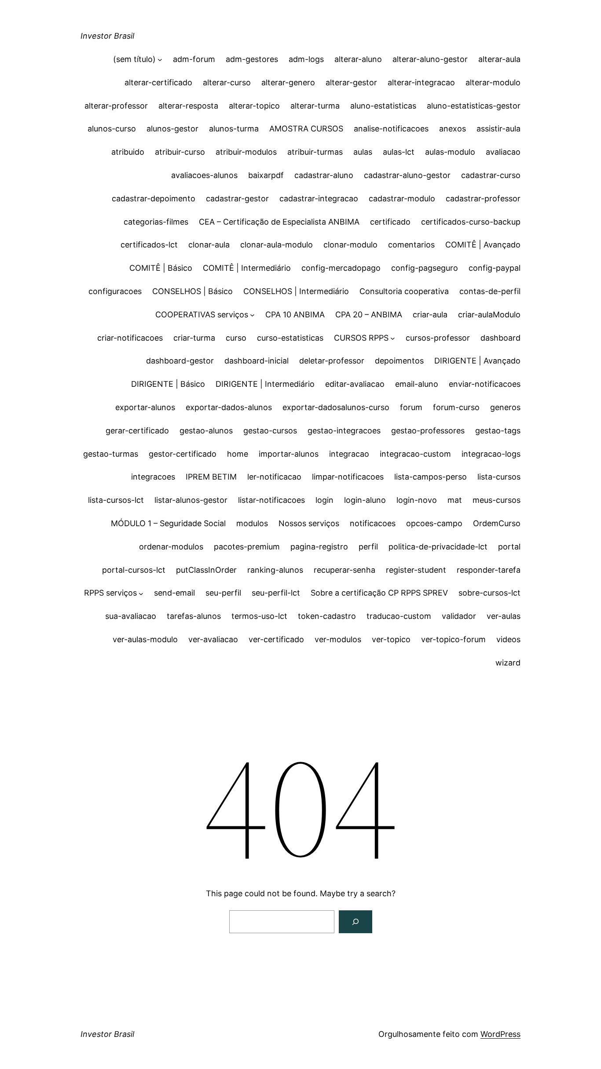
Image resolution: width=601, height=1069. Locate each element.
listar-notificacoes (271, 500)
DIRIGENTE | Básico (168, 384)
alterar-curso (227, 82)
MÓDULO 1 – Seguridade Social (168, 523)
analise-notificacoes (391, 128)
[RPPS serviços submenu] (141, 593)
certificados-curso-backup (470, 221)
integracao (349, 453)
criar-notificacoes (130, 337)
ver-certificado (276, 639)
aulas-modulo (450, 151)
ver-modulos (338, 639)
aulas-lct (398, 151)
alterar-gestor (351, 82)
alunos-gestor (172, 128)
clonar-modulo (350, 244)
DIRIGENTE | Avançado (477, 360)
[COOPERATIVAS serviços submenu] (252, 315)
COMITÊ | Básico (160, 268)
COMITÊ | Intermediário (247, 268)
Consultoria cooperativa (404, 291)
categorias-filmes (156, 221)
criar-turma (194, 337)
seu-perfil (223, 592)
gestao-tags (497, 430)
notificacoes (373, 523)
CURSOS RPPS (361, 337)
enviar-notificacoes (484, 384)
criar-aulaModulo (489, 314)
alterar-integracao (421, 82)
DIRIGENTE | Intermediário (265, 384)
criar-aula (430, 314)
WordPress (500, 1034)
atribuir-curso (180, 151)
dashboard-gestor (180, 360)
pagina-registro (319, 546)
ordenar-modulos (171, 546)
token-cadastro (327, 616)
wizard (507, 662)
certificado (390, 221)
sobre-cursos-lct (489, 592)
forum (411, 407)
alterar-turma (315, 105)
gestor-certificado (182, 453)
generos (505, 407)
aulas (362, 151)
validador (459, 616)
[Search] (355, 921)
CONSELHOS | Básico (192, 291)
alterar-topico (254, 105)
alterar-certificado (158, 82)
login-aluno (365, 500)
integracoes (153, 476)
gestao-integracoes (344, 430)
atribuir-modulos (246, 151)
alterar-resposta (188, 105)
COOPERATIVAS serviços (201, 314)
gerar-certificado (137, 430)
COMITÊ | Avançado (482, 244)
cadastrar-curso (490, 175)
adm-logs (306, 59)
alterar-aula (499, 59)
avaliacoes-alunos (204, 175)
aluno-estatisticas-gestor (473, 105)
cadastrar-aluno (323, 175)
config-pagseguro (424, 268)
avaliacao (503, 151)
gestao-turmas (110, 453)
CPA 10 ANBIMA (295, 314)
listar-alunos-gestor (190, 500)
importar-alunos (289, 453)
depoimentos (399, 360)
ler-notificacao (274, 476)
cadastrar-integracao (318, 198)
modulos (252, 523)
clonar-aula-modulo (276, 244)
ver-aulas (503, 616)
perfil (368, 546)
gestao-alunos (206, 430)
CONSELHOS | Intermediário (296, 291)
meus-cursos (496, 500)
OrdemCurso (496, 523)
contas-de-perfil (489, 291)
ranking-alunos (275, 569)
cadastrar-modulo (402, 198)
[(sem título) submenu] (160, 59)
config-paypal (494, 268)
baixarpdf (266, 175)
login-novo (416, 500)
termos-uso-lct (259, 616)
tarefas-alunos (194, 616)
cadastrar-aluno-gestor (407, 175)
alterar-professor (116, 105)
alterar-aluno (358, 59)
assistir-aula (498, 128)
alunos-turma (234, 128)
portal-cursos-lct (133, 569)
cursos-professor (438, 337)
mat (454, 500)
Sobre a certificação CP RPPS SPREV (379, 592)
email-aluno (416, 384)
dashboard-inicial (256, 360)
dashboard (500, 337)
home (237, 453)
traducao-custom (398, 616)
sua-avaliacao (130, 616)
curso (236, 337)
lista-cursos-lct (116, 500)
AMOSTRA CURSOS (306, 128)
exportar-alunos (145, 407)
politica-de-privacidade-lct (437, 546)
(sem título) (134, 59)
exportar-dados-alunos (229, 407)
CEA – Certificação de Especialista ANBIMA (279, 221)
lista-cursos (498, 476)
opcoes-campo (434, 523)
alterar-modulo (492, 82)
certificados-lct (149, 244)
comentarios (411, 244)
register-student (416, 569)
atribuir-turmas (315, 151)
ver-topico (391, 639)
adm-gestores (252, 59)
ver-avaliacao (213, 639)
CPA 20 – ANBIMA (368, 314)
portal (509, 546)
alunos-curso (112, 128)
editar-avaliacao (355, 384)
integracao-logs (491, 453)
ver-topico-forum (453, 639)
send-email (174, 592)
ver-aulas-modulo (145, 639)
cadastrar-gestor (237, 198)
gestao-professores (428, 430)
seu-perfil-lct (276, 592)
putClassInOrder (206, 569)
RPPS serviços (110, 592)
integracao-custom (415, 453)
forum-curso (456, 407)
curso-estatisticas (290, 337)
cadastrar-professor (483, 198)
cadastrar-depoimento (153, 198)
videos (508, 639)
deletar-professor (331, 360)
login (324, 500)
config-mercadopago (341, 268)
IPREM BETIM (211, 476)
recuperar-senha (344, 569)
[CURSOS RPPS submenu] (392, 338)
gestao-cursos (270, 430)
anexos (452, 128)
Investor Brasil (107, 35)
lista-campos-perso (430, 476)
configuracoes (115, 291)
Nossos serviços (309, 523)
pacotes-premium (247, 546)
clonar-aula (209, 244)
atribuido (127, 151)
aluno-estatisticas (383, 105)
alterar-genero (288, 82)
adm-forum (194, 59)
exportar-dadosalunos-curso (335, 407)
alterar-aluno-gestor (430, 59)
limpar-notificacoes (348, 476)
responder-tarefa (488, 569)
